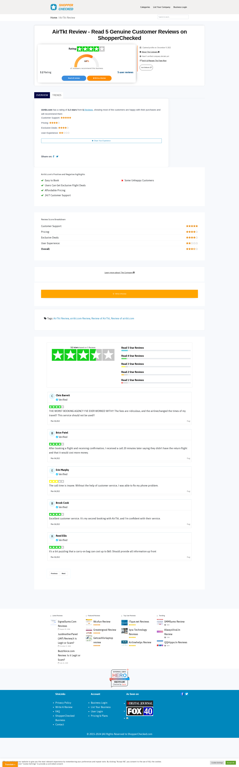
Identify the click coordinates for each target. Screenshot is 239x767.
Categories (145, 7)
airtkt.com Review (80, 318)
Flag (188, 421)
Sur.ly (124, 684)
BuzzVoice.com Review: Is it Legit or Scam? (69, 655)
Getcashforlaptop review (103, 640)
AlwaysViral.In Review (172, 632)
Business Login (180, 7)
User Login (97, 711)
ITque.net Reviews (139, 621)
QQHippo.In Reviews (175, 642)
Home (53, 17)
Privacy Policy (63, 702)
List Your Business (101, 707)
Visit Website (145, 67)
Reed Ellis (61, 535)
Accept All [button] (230, 763)
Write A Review (120, 294)
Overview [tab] (42, 95)
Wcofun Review (101, 621)
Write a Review (100, 78)
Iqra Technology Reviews (138, 632)
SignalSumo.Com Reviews (67, 623)
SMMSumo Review (174, 621)
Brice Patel (62, 432)
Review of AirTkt (100, 318)
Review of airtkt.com (122, 318)
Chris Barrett (63, 395)
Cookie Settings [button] (217, 763)
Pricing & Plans (99, 715)
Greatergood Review (104, 629)
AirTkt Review (61, 318)
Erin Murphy (62, 469)
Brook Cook (62, 502)
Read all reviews (74, 78)
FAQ (57, 711)
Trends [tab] (56, 95)
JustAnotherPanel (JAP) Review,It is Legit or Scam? (68, 638)
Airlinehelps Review (140, 642)
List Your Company (161, 7)
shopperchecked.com (119, 679)
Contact (59, 724)
